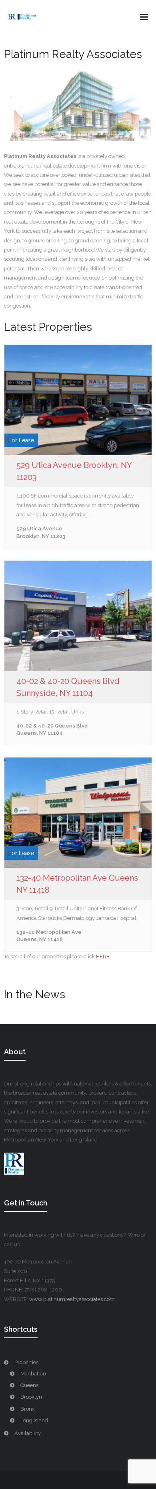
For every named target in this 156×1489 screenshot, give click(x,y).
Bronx (27, 1409)
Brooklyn (31, 1397)
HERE (103, 956)
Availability (27, 1433)
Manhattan (33, 1374)
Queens (29, 1385)
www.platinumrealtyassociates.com (72, 1299)
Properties (26, 1362)
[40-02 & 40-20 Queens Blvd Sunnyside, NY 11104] (78, 616)
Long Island (34, 1420)
